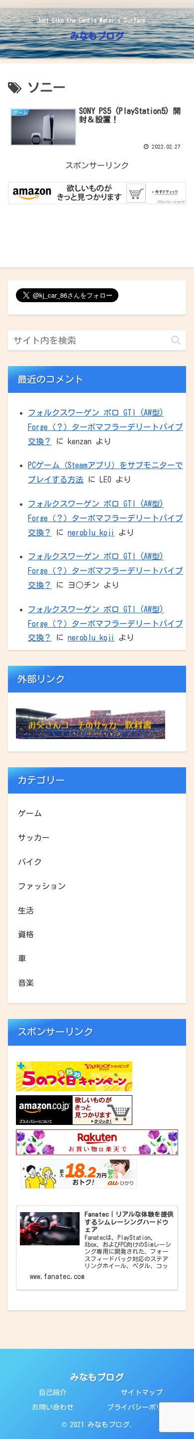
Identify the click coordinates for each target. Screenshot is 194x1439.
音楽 (26, 983)
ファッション (42, 886)
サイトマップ (142, 1392)
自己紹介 (53, 1392)
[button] (176, 340)
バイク (30, 862)
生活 (26, 910)
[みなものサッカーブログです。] (90, 736)
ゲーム (30, 813)
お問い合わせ (53, 1407)
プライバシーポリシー (142, 1407)
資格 (26, 934)
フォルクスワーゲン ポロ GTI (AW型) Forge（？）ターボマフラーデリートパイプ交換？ (105, 427)
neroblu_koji (91, 532)
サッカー (34, 838)
